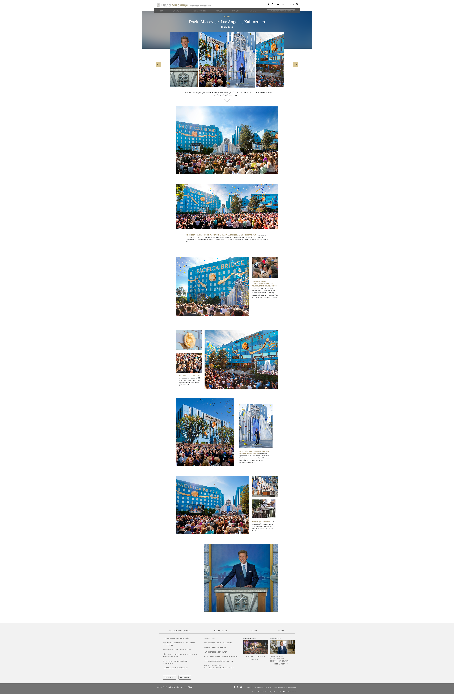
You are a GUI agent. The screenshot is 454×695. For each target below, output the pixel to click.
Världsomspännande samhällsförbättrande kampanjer (219, 667)
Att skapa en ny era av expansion (177, 650)
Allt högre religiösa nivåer (215, 652)
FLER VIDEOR (279, 664)
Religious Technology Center (175, 668)
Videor (281, 630)
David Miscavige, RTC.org (262, 687)
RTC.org (247, 687)
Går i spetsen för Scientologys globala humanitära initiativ (180, 655)
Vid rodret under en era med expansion (221, 656)
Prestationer (220, 630)
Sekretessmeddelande (257, 692)
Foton (254, 630)
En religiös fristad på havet (215, 647)
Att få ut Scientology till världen (218, 661)
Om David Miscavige (179, 630)
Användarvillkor (278, 692)
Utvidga (271, 171)
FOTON (227, 16)
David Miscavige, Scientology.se (285, 687)
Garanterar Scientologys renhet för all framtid (179, 644)
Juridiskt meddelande (290, 692)
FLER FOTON (253, 659)
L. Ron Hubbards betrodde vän (176, 638)
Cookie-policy (268, 692)
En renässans (210, 638)
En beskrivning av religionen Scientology (175, 662)
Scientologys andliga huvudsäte (218, 643)
